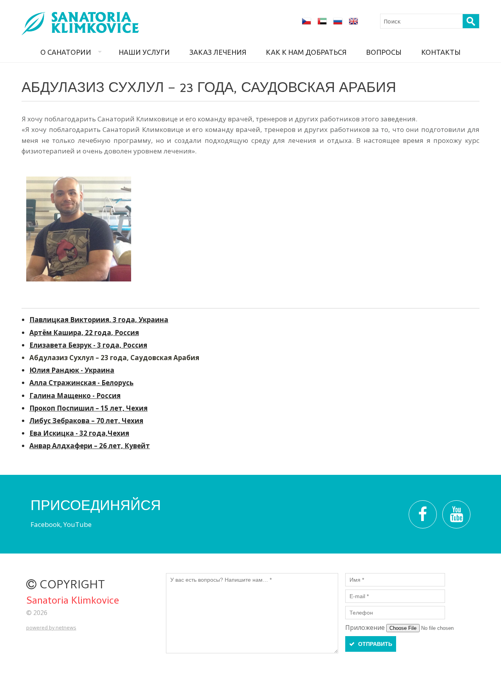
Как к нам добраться (306, 52)
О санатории (65, 52)
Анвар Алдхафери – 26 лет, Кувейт (89, 445)
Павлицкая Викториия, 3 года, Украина (98, 319)
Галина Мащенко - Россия (75, 395)
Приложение (365, 627)
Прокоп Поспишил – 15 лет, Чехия (88, 408)
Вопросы (384, 52)
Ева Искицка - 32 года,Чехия (79, 433)
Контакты (441, 52)
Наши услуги (144, 52)
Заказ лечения (217, 52)
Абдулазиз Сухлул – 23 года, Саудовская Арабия (114, 357)
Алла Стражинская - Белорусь (81, 382)
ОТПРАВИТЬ (374, 644)
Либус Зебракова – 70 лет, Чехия (86, 420)
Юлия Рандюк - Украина (71, 370)
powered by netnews (51, 627)
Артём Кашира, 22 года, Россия (84, 332)
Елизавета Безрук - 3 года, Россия (88, 345)
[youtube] (456, 514)
